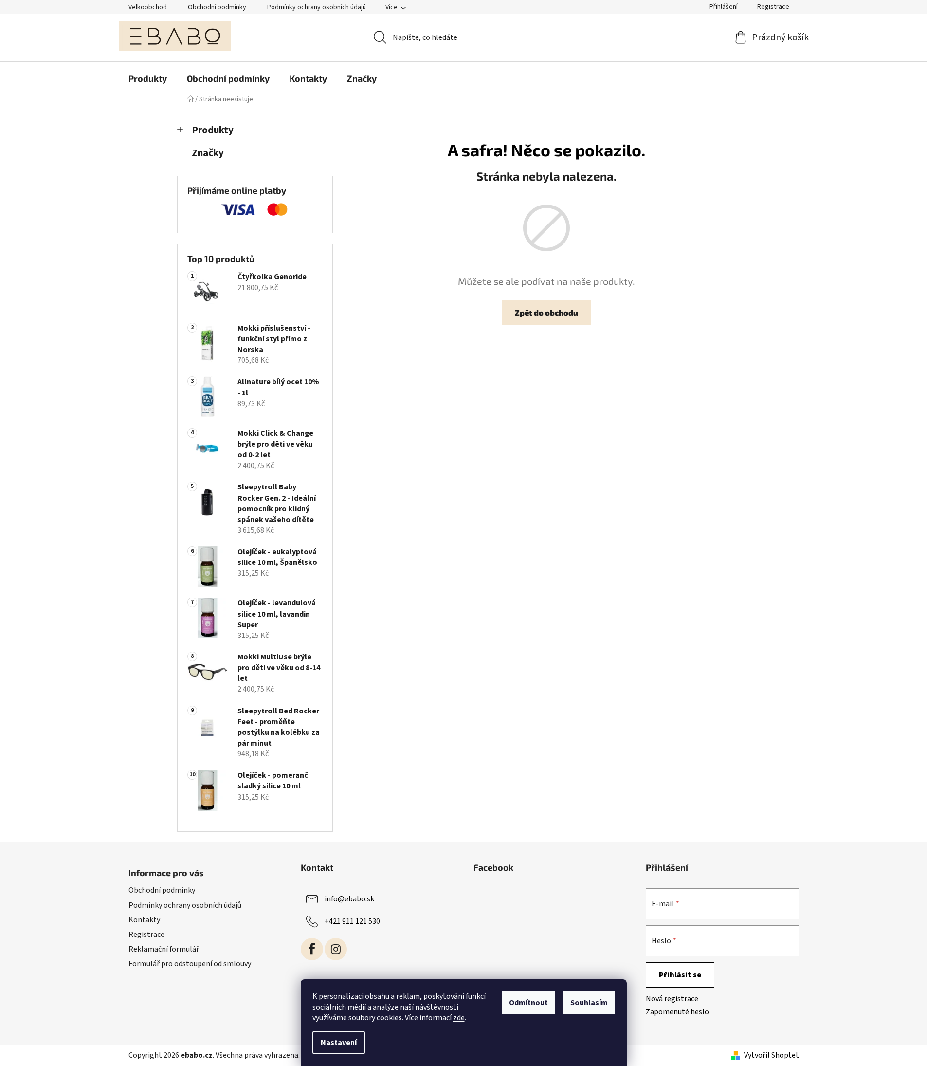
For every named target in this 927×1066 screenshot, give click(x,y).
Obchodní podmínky (217, 7)
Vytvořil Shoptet (771, 1055)
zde (459, 1017)
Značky (208, 153)
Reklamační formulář (163, 949)
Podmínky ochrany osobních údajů (316, 7)
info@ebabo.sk (349, 899)
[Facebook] (312, 949)
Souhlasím (589, 1002)
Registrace (773, 7)
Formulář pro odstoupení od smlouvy (189, 963)
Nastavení (339, 1042)
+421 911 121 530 (352, 921)
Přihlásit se (680, 975)
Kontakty (144, 920)
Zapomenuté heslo (677, 1012)
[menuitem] (148, 78)
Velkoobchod (147, 7)
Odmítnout (528, 1002)
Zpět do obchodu (546, 312)
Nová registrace (672, 998)
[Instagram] (336, 949)
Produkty (213, 130)
